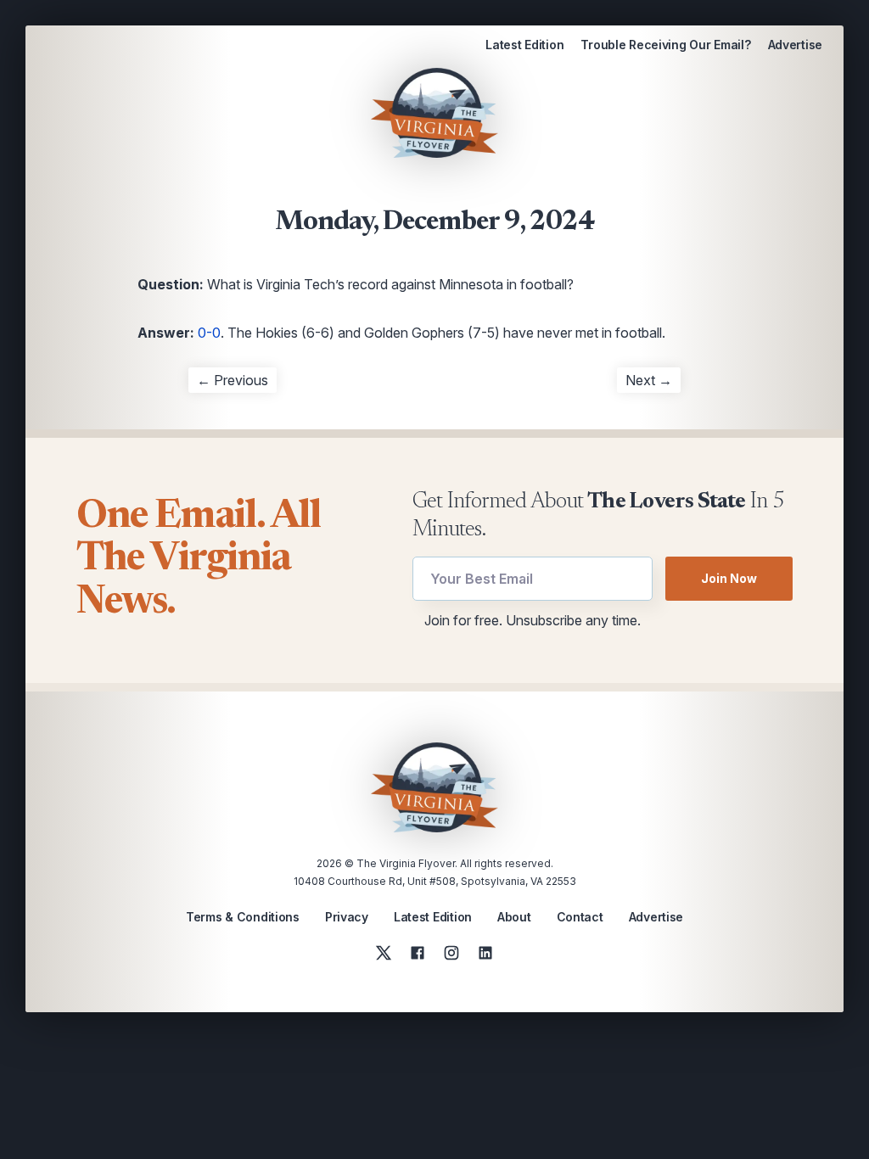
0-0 (209, 332)
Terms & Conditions (243, 917)
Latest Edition (524, 44)
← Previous (232, 380)
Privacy (346, 917)
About (514, 917)
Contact (580, 917)
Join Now (729, 578)
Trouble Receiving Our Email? (665, 44)
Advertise (795, 44)
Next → (648, 380)
